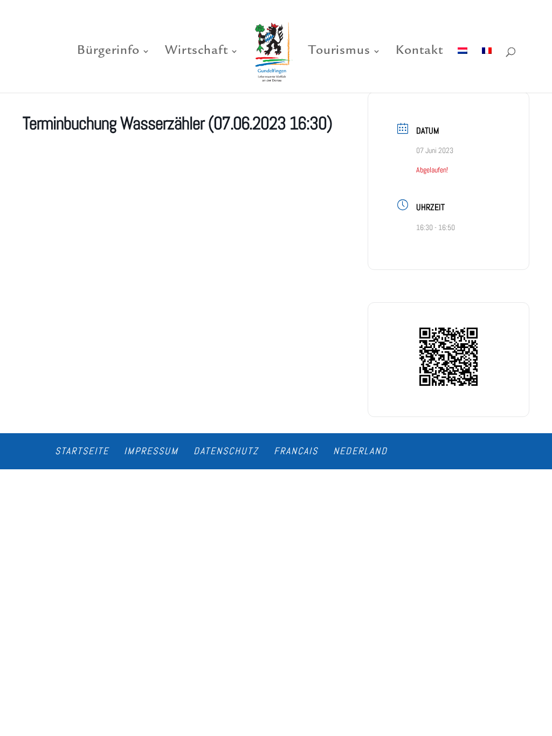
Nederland (360, 451)
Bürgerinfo (108, 52)
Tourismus (339, 52)
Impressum (151, 451)
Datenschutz (226, 451)
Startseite (82, 451)
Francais (296, 451)
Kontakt (419, 52)
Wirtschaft (196, 52)
